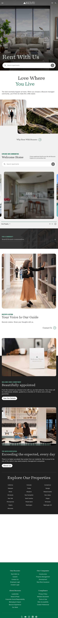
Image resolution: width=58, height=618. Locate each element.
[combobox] (28, 65)
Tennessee (48, 501)
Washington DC (48, 505)
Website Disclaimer (43, 597)
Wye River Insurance (43, 582)
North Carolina (29, 498)
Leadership (15, 594)
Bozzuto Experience (15, 605)
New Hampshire (29, 495)
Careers (15, 577)
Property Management (43, 577)
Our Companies (43, 571)
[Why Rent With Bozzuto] (13, 113)
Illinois (10, 491)
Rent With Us (15, 574)
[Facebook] (36, 617)
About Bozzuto (15, 591)
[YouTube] (25, 617)
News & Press (15, 597)
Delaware (10, 488)
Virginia (10, 505)
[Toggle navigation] (2, 3)
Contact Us (15, 579)
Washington (29, 505)
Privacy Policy (43, 594)
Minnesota (10, 495)
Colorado (29, 485)
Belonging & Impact (15, 602)
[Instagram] (29, 617)
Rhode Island (29, 501)
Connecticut (47, 485)
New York (10, 498)
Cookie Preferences (43, 605)
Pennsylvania (10, 501)
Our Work (15, 607)
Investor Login (15, 585)
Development (43, 579)
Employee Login (15, 582)
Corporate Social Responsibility (15, 599)
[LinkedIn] (33, 617)
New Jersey (47, 495)
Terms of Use (43, 599)
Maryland (29, 491)
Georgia (48, 488)
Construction (43, 574)
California (10, 485)
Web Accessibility (43, 602)
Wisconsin (10, 508)
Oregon (48, 498)
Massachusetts (48, 491)
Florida (29, 488)
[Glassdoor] (22, 617)
